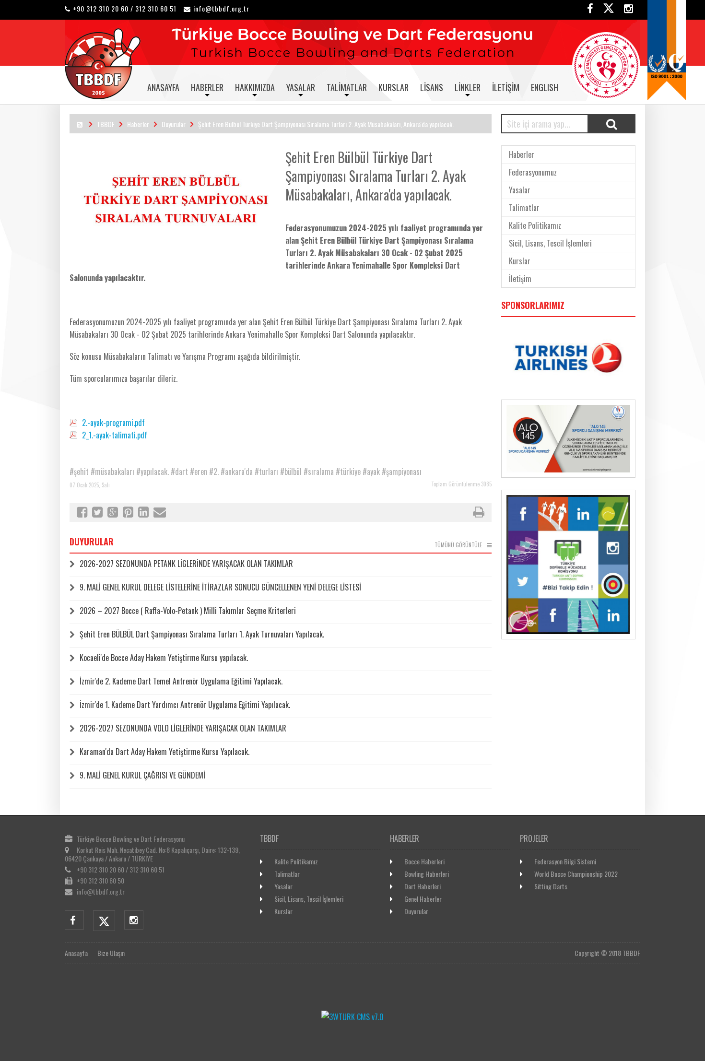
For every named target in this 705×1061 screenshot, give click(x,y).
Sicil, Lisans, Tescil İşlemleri (550, 243)
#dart (179, 471)
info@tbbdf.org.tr (221, 8)
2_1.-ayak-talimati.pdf (114, 435)
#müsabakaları (112, 471)
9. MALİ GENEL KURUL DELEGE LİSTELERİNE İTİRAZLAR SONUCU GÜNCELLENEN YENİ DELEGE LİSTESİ (220, 587)
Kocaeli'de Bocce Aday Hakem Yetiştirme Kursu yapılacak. (164, 657)
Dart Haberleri (422, 886)
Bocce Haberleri (424, 861)
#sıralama (319, 471)
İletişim (505, 87)
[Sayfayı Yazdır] (478, 513)
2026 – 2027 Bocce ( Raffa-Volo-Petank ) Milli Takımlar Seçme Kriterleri (188, 610)
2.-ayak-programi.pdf (113, 422)
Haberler (207, 87)
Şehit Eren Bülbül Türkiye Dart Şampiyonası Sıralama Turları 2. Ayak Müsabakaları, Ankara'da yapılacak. (326, 124)
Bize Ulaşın (111, 953)
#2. (214, 471)
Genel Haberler (423, 899)
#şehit (79, 471)
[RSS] (79, 124)
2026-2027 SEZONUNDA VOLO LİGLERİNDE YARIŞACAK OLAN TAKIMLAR (183, 728)
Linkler (468, 87)
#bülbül (291, 471)
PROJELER (534, 838)
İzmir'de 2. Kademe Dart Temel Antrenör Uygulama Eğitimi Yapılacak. (181, 681)
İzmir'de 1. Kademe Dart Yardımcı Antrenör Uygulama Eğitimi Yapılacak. (185, 704)
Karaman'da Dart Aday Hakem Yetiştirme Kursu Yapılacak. (164, 751)
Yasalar (300, 87)
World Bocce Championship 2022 (576, 874)
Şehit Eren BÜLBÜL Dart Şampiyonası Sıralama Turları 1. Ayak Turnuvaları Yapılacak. (202, 634)
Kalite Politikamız (535, 225)
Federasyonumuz (533, 172)
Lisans (431, 87)
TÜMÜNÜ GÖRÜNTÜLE (458, 545)
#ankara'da (237, 471)
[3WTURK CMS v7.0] (352, 1017)
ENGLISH (544, 87)
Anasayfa (163, 87)
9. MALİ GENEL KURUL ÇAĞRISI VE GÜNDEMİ (142, 775)
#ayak (371, 471)
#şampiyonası (402, 471)
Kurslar (393, 87)
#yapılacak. (152, 471)
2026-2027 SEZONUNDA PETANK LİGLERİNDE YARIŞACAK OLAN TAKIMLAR (186, 563)
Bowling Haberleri (426, 874)
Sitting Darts (550, 886)
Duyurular (174, 124)
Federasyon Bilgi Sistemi (565, 861)
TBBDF (106, 124)
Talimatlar (347, 87)
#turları (266, 471)
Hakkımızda (255, 87)
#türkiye (348, 471)
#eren (198, 471)
